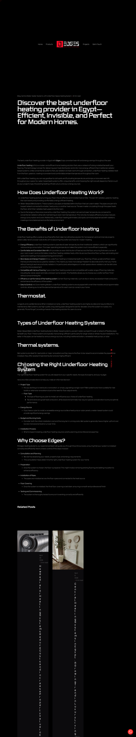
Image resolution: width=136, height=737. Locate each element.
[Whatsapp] (130, 732)
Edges (58, 160)
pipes (59, 204)
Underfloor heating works (30, 198)
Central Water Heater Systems (32, 96)
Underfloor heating (24, 165)
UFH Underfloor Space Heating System (58, 96)
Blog (19, 96)
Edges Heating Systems (28, 446)
